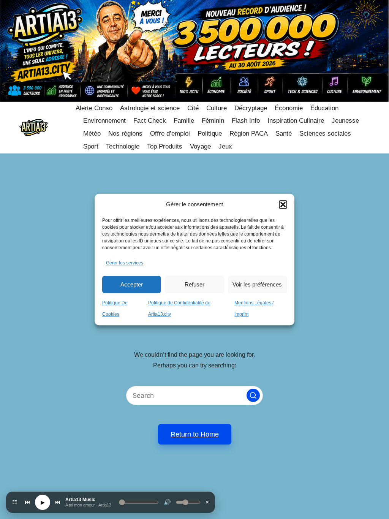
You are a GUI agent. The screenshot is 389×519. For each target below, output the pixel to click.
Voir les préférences (257, 284)
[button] (283, 204)
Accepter (131, 284)
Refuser (194, 284)
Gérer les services (124, 263)
